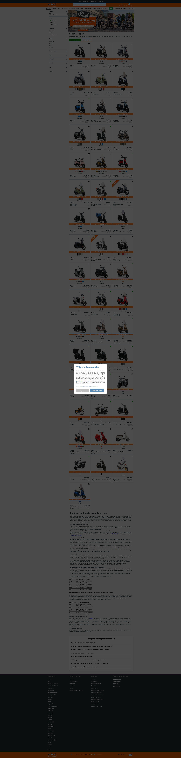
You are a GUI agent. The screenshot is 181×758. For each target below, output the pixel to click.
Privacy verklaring (80, 386)
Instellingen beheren (83, 391)
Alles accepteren (97, 390)
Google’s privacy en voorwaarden (90, 386)
